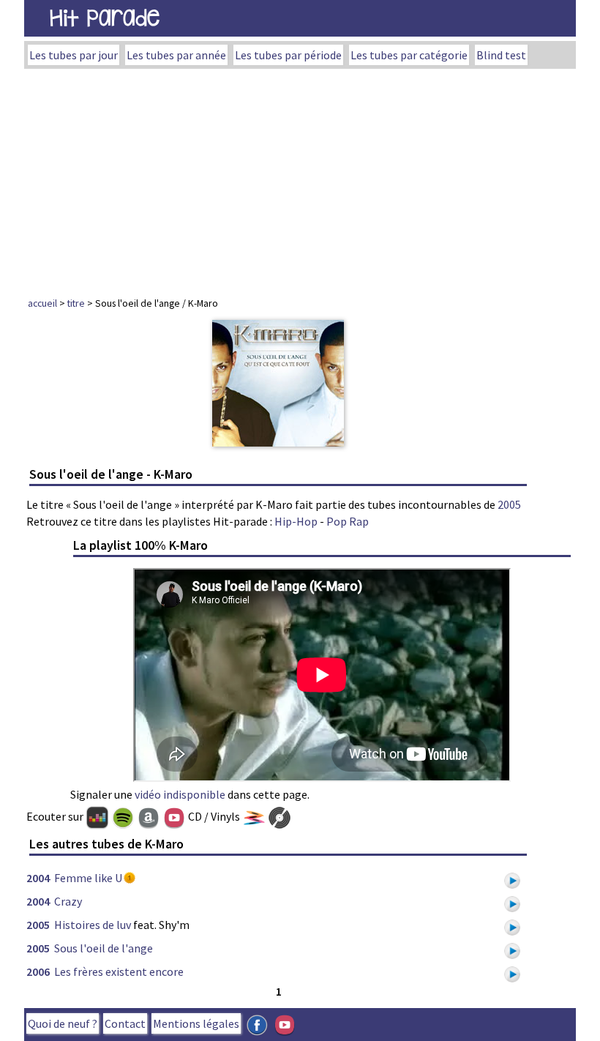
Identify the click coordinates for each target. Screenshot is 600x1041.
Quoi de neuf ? (62, 1023)
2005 (509, 504)
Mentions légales (196, 1023)
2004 (38, 877)
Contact (125, 1023)
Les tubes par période (288, 55)
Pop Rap (347, 521)
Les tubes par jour (73, 55)
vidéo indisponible (180, 794)
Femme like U (88, 877)
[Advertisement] (300, 178)
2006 (38, 971)
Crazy (68, 901)
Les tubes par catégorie (409, 55)
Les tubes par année (176, 55)
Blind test (501, 55)
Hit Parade (105, 17)
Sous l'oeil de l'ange (103, 948)
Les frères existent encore (119, 971)
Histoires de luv (92, 924)
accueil (42, 303)
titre (76, 303)
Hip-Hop (296, 521)
